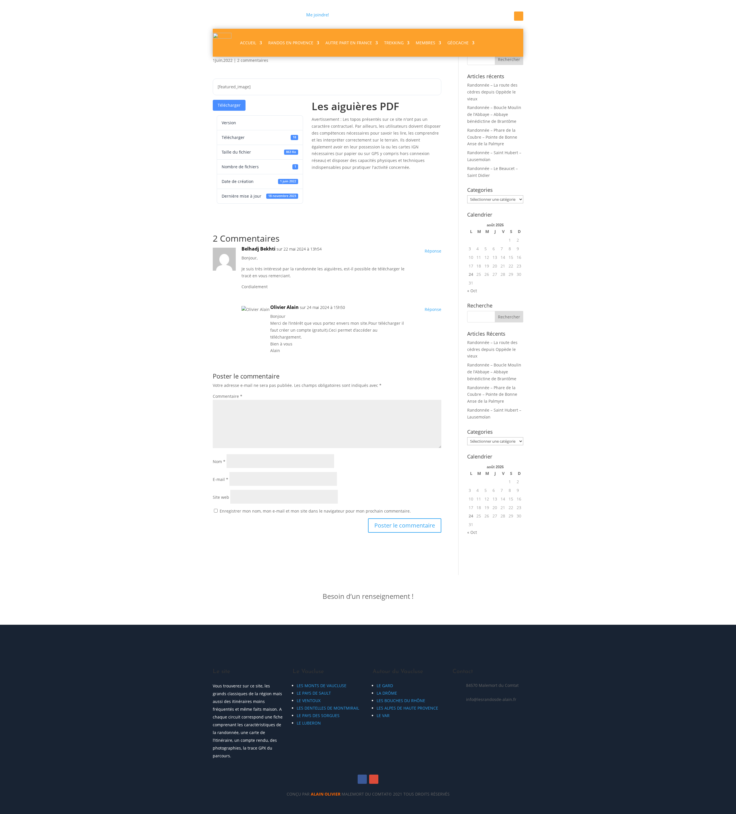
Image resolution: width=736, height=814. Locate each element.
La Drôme (387, 693)
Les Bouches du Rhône (401, 700)
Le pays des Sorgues (318, 715)
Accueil (248, 42)
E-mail (220, 479)
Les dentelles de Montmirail (328, 708)
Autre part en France (348, 42)
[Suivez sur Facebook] (518, 16)
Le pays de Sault (314, 693)
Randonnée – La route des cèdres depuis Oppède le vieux (492, 92)
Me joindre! (317, 15)
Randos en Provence (290, 42)
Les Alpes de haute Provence (407, 708)
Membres (425, 42)
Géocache (458, 42)
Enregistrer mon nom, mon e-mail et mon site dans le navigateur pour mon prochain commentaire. (315, 511)
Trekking (394, 42)
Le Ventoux (309, 700)
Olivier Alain (284, 307)
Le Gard (385, 685)
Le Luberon (309, 723)
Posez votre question (474, 600)
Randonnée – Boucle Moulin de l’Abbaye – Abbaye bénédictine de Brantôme (494, 114)
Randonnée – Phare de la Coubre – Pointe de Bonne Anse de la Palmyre (492, 137)
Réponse (433, 251)
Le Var (383, 715)
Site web (221, 497)
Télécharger (229, 105)
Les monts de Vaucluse (321, 685)
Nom (219, 461)
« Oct (472, 290)
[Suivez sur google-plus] (373, 779)
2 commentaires (252, 60)
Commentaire (227, 396)
